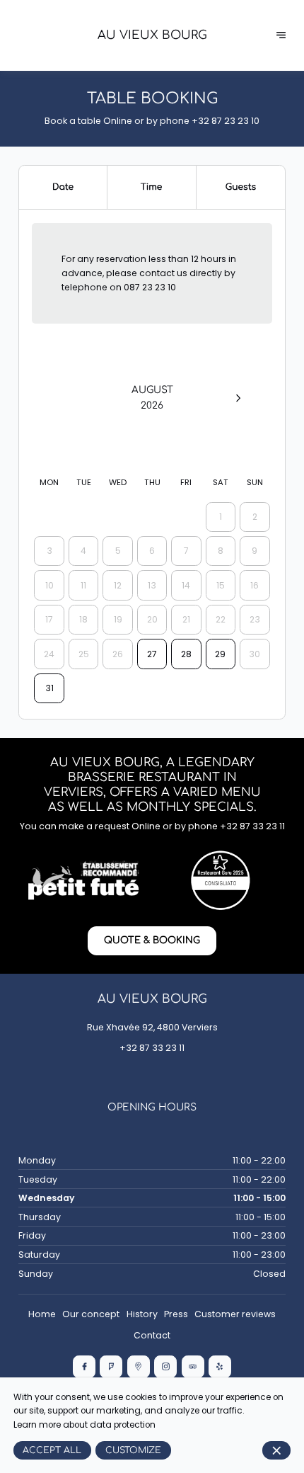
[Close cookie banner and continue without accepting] (276, 1450)
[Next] (237, 397)
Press (176, 1314)
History (142, 1314)
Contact (152, 1335)
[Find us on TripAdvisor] (193, 1366)
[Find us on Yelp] (220, 1366)
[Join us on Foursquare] (111, 1366)
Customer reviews (235, 1314)
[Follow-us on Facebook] (84, 1366)
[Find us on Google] (138, 1366)
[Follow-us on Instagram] (165, 1366)
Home (42, 1314)
